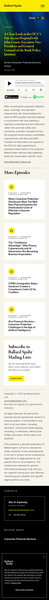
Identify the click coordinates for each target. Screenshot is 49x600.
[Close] (44, 557)
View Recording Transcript (17, 161)
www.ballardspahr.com (15, 400)
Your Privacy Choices (24, 590)
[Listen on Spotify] (38, 97)
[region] (24, 575)
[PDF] (43, 18)
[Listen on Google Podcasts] (25, 97)
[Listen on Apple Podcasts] (12, 97)
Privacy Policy (16, 583)
